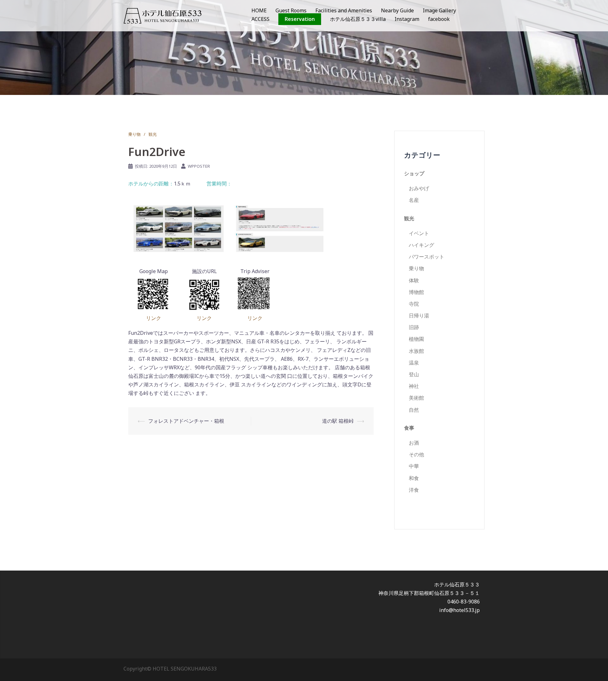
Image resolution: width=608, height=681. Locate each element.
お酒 (414, 442)
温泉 (414, 362)
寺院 (414, 303)
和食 (414, 478)
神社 (414, 386)
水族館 (416, 350)
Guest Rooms (291, 10)
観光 (153, 134)
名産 (414, 200)
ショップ (414, 173)
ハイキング (421, 244)
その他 (416, 454)
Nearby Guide (397, 10)
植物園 (416, 338)
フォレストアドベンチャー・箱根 (186, 420)
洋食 (414, 489)
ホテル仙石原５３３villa (358, 19)
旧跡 (414, 327)
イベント (419, 233)
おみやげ (419, 188)
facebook (439, 19)
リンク (153, 318)
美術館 (416, 397)
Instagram (407, 19)
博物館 (416, 292)
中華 (414, 466)
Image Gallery (439, 10)
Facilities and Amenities (343, 10)
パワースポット (426, 256)
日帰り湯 (419, 315)
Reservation (300, 19)
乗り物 (134, 134)
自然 (414, 409)
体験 (414, 280)
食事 (409, 427)
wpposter (199, 166)
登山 (414, 374)
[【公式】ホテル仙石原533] (162, 15)
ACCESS (260, 19)
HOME (259, 10)
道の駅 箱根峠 (338, 420)
